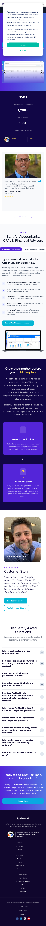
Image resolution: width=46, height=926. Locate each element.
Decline (23, 50)
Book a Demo (23, 801)
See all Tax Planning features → (18, 323)
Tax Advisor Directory (23, 881)
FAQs (23, 888)
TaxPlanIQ (19, 846)
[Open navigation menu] (43, 3)
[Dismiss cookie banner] (38, 8)
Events (20, 862)
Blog (23, 885)
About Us (20, 859)
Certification (23, 891)
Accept (23, 45)
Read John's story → (15, 601)
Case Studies (23, 878)
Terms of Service (23, 906)
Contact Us (20, 865)
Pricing (19, 850)
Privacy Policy (23, 910)
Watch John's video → (16, 608)
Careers (19, 869)
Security (23, 914)
